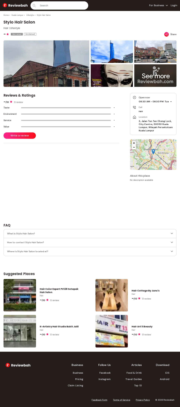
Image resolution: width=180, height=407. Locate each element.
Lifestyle (30, 15)
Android (164, 379)
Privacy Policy (143, 400)
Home (6, 15)
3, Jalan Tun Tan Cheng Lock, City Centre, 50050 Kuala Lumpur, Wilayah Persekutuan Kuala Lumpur (156, 126)
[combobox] (63, 5)
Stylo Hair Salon (44, 15)
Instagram (105, 379)
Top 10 (138, 385)
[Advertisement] (153, 203)
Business (78, 372)
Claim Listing (75, 385)
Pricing (79, 379)
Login (174, 5)
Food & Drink (134, 372)
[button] (156, 76)
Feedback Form (99, 400)
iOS (167, 372)
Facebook (105, 372)
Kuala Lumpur (17, 15)
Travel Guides (133, 379)
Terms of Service (121, 400)
